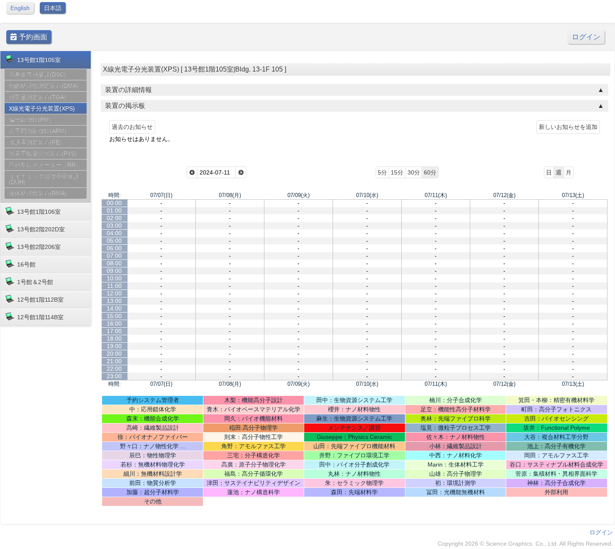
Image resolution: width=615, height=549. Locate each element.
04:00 (114, 233)
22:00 (114, 368)
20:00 (114, 353)
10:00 (114, 278)
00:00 (114, 203)
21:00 (114, 361)
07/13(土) (573, 195)
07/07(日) (161, 195)
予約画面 (32, 37)
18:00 (114, 338)
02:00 (114, 218)
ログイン (586, 37)
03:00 (114, 225)
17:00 (114, 331)
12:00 (114, 293)
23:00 (114, 376)
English (20, 8)
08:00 (114, 263)
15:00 (114, 316)
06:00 (114, 248)
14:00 (114, 308)
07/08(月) (230, 195)
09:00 (114, 270)
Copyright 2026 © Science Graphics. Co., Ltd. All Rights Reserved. (525, 543)
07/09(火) (298, 195)
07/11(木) (436, 195)
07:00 (114, 255)
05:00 (114, 240)
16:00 (114, 323)
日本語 (53, 8)
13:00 (114, 301)
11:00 (114, 285)
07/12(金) (504, 195)
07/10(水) (367, 195)
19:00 (114, 346)
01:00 (114, 210)
